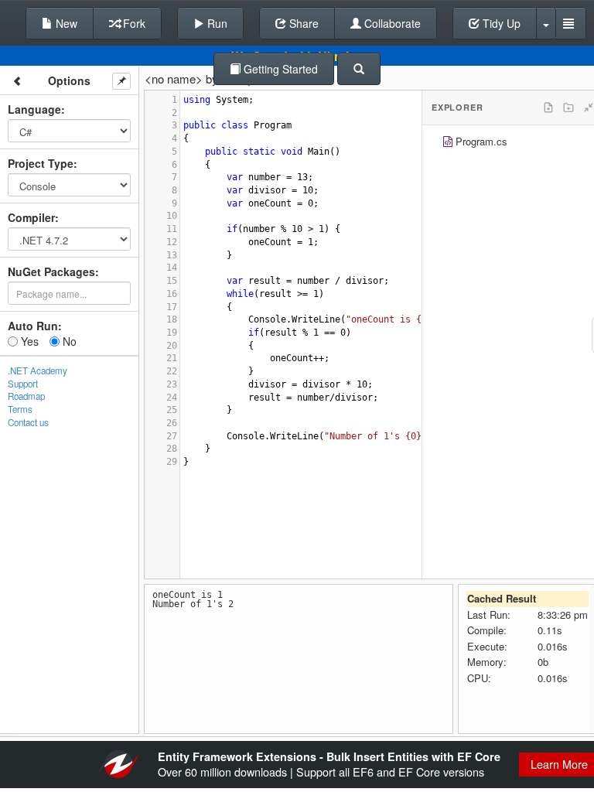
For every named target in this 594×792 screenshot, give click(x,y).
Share (302, 23)
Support (23, 383)
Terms (20, 409)
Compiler (31, 217)
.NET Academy (37, 370)
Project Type (40, 163)
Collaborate (391, 23)
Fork (132, 23)
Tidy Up (500, 23)
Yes (28, 341)
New (65, 23)
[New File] (548, 107)
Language (34, 109)
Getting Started (279, 69)
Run (215, 23)
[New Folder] (568, 107)
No (68, 341)
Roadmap (26, 396)
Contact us (28, 422)
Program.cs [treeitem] (481, 141)
